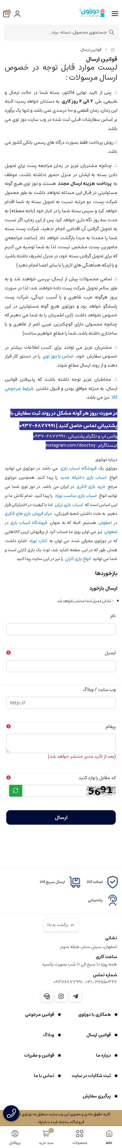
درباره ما (103, 1055)
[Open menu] (115, 14)
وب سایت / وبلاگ (99, 689)
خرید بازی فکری (91, 486)
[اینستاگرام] (61, 996)
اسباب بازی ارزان (69, 505)
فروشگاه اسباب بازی (78, 468)
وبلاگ (48, 1035)
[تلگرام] (75, 996)
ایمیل (110, 653)
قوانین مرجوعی (39, 1014)
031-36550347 (101, 982)
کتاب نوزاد (38, 541)
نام (113, 616)
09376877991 (68, 982)
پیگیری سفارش (97, 1096)
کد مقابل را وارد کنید (97, 778)
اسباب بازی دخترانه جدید (83, 477)
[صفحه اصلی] (112, 49)
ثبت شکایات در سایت (91, 1076)
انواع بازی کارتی (78, 559)
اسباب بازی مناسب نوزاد (76, 495)
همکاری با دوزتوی (94, 1014)
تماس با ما (44, 1076)
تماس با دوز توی (58, 356)
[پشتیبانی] (46, 996)
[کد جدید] (15, 791)
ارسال (61, 817)
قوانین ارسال (90, 49)
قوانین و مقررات (39, 1055)
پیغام (111, 726)
